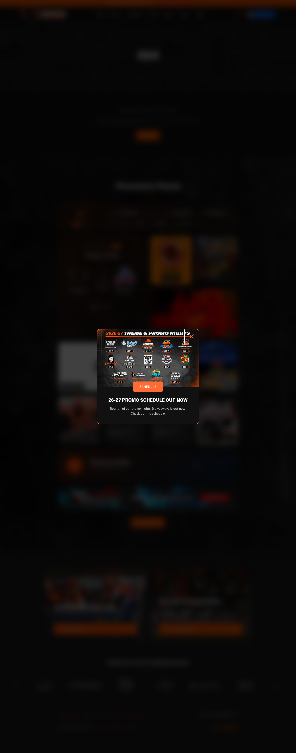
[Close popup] (192, 336)
